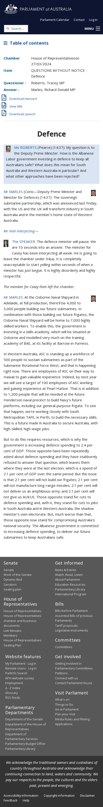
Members (10, 635)
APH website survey (19, 678)
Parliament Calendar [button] (54, 20)
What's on (62, 699)
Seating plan (12, 589)
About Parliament (67, 579)
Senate (9, 570)
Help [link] (26, 800)
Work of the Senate (18, 574)
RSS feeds (12, 697)
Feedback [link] (10, 800)
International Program (70, 594)
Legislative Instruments (71, 630)
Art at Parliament (67, 709)
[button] (92, 29)
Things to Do (64, 704)
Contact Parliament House (73, 683)
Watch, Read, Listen (69, 574)
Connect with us (66, 678)
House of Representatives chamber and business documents (22, 621)
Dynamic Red (13, 579)
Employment (14, 683)
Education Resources (70, 584)
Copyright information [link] (59, 795)
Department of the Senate (24, 719)
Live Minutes (13, 630)
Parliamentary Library (70, 589)
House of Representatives (22, 611)
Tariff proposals (66, 625)
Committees (63, 647)
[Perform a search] (7, 28)
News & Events (65, 570)
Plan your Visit (65, 714)
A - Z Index (12, 688)
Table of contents (27, 43)
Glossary (11, 693)
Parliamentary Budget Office (25, 743)
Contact (79, 20)
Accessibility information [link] (21, 795)
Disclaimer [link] (87, 795)
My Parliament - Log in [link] (20, 663)
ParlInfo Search (16, 673)
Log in (93, 20)
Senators (10, 584)
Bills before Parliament (71, 610)
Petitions (61, 673)
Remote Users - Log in (21, 668)
